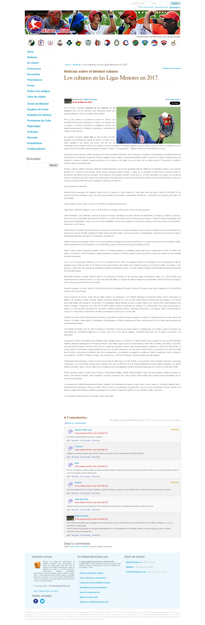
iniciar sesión (75, 546)
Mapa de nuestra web (89, 597)
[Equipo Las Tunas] (135, 46)
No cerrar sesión (147, 7)
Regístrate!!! (175, 7)
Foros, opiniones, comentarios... (93, 578)
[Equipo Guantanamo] (173, 46)
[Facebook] (35, 603)
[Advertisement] (122, 55)
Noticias (77, 64)
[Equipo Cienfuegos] (88, 46)
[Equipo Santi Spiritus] (107, 46)
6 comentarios (174, 99)
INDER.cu (139, 567)
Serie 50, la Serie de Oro (90, 592)
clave (154, 3)
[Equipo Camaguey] (126, 46)
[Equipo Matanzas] (78, 46)
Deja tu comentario (76, 423)
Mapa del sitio (44, 591)
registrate (85, 546)
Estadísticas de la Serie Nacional (93, 587)
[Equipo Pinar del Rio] (31, 46)
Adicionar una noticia (172, 68)
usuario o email (138, 3)
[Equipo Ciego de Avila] (116, 46)
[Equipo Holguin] (145, 46)
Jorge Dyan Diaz (81, 499)
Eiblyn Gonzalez (90, 99)
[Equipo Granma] (154, 46)
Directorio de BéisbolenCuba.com (94, 602)
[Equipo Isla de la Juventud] (69, 46)
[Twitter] (42, 603)
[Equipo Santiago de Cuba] (164, 46)
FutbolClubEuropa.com (146, 572)
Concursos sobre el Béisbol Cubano (95, 583)
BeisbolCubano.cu (140, 562)
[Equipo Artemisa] (50, 46)
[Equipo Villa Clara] (97, 46)
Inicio (67, 64)
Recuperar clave (161, 7)
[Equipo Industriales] (41, 46)
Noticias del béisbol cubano (91, 573)
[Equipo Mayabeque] (60, 46)
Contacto (54, 591)
